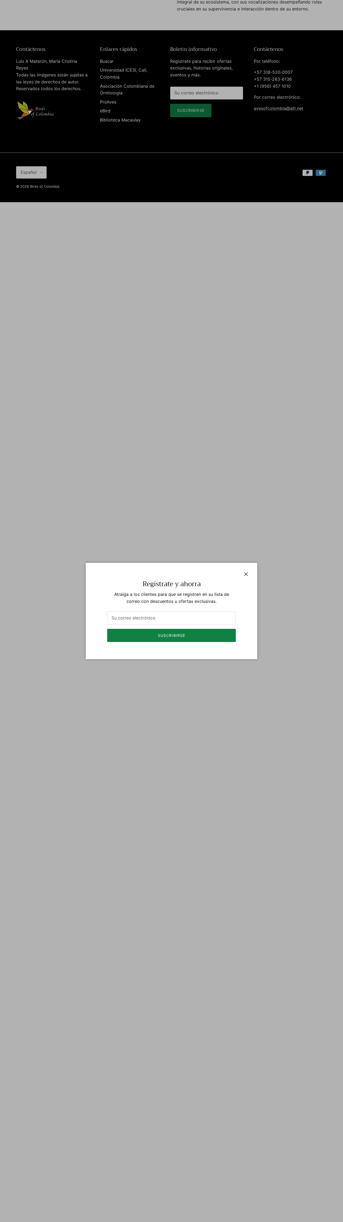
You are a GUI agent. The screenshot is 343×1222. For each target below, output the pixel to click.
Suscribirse (171, 635)
